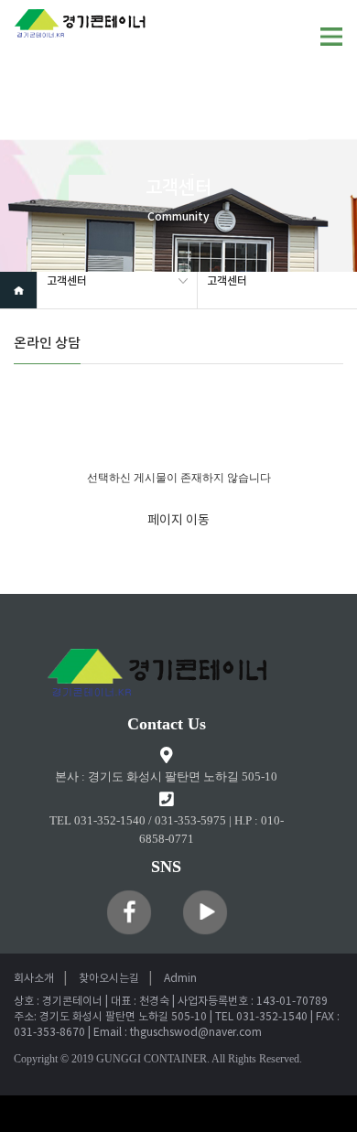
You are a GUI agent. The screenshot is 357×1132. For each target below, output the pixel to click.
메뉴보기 (331, 36)
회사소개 (34, 979)
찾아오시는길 (109, 979)
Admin (180, 979)
